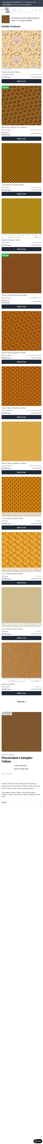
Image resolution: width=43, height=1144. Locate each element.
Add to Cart (21, 81)
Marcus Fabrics (8, 754)
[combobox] (22, 10)
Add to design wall (21, 769)
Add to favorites (21, 765)
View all (21, 701)
